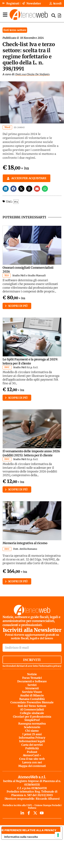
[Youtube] (42, 813)
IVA (16, 201)
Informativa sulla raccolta (21, 836)
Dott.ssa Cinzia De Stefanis (32, 74)
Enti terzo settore (14, 30)
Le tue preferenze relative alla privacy (29, 830)
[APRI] (5, 14)
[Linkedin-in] (22, 813)
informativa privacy (50, 666)
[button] (6, 189)
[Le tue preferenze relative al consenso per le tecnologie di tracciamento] (58, 835)
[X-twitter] (35, 813)
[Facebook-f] (29, 813)
